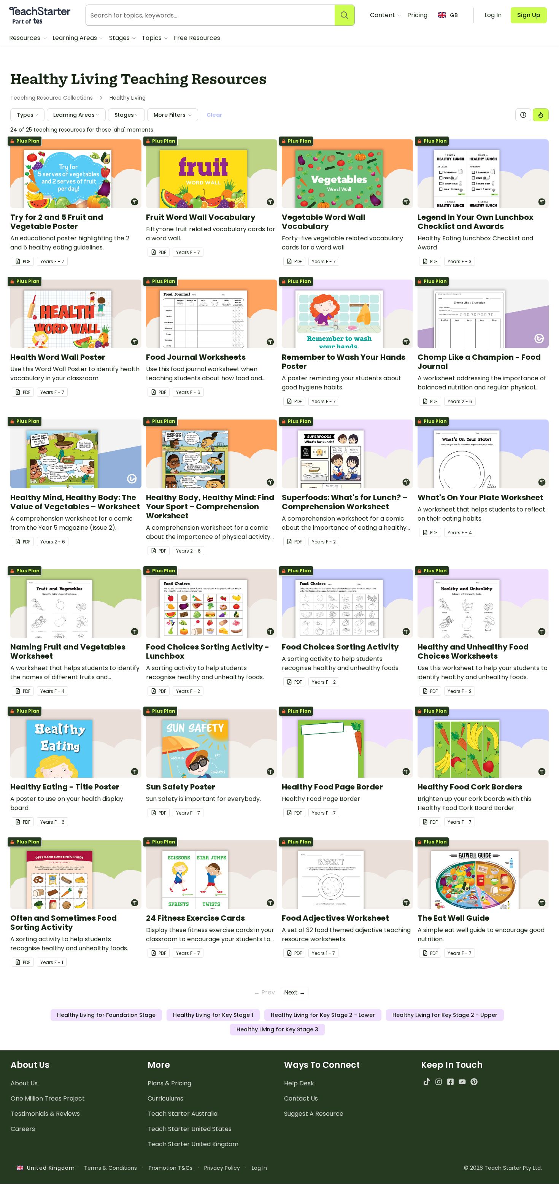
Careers (23, 1129)
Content (383, 15)
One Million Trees (48, 1098)
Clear (214, 115)
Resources (25, 37)
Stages (120, 37)
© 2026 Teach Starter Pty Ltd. (503, 1168)
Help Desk (299, 1083)
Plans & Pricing (169, 1083)
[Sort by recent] (523, 114)
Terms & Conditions (110, 1168)
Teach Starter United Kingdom (193, 1144)
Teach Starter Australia (183, 1113)
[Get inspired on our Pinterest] (474, 1081)
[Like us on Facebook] (450, 1081)
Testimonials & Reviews (45, 1113)
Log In (259, 1168)
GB (454, 15)
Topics (152, 37)
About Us (24, 1083)
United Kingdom (49, 1168)
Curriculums (165, 1098)
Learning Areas (75, 37)
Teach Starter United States (190, 1129)
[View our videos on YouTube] (462, 1081)
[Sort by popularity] (541, 114)
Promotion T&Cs (170, 1168)
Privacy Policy (222, 1168)
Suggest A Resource (313, 1113)
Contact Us (301, 1098)
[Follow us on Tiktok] (427, 1081)
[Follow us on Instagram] (439, 1081)
